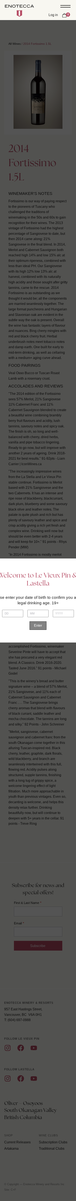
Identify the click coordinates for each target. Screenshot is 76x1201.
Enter (38, 625)
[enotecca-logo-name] (19, 6)
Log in (53, 15)
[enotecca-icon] (19, 13)
